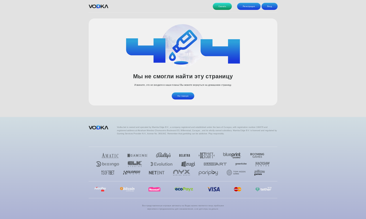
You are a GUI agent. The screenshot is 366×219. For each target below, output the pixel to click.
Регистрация (249, 6)
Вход (269, 6)
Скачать (222, 6)
